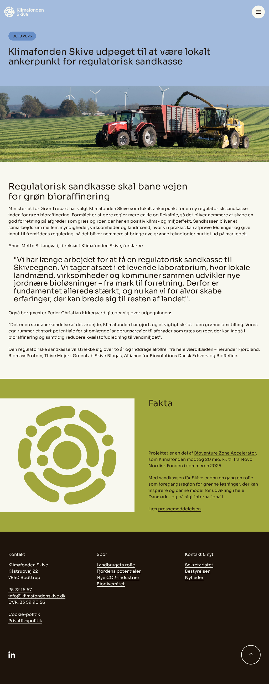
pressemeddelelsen (179, 509)
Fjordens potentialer (119, 571)
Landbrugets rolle (116, 565)
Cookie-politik (24, 614)
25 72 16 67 (20, 589)
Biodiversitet (111, 584)
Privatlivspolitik (25, 620)
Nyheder (194, 577)
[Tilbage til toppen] (251, 655)
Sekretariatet (199, 565)
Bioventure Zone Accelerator (225, 453)
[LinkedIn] (11, 654)
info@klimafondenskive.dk (36, 596)
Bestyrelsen (197, 571)
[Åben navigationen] (258, 12)
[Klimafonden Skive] (24, 12)
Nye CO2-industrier (118, 577)
